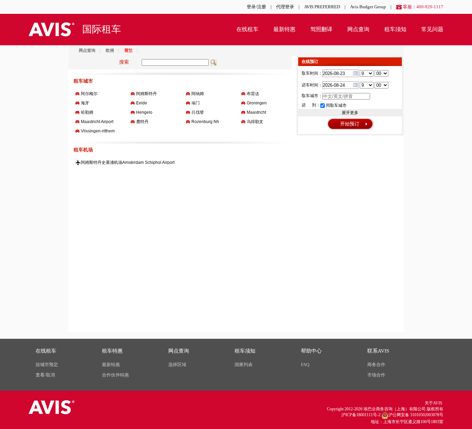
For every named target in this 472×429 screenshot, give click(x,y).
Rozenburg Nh (205, 121)
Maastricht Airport (97, 121)
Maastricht (256, 112)
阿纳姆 (197, 93)
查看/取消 (45, 374)
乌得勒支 (255, 121)
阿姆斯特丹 (146, 93)
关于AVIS (433, 403)
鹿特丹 (142, 121)
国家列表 (244, 364)
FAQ (305, 364)
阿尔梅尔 (89, 93)
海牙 (85, 103)
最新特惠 (284, 29)
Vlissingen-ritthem (98, 131)
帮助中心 (311, 351)
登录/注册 (256, 6)
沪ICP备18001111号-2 (360, 414)
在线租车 (247, 29)
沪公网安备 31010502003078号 (415, 414)
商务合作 (376, 364)
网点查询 (358, 29)
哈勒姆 (87, 112)
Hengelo (144, 112)
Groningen (257, 103)
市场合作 (376, 374)
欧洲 (110, 50)
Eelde (141, 103)
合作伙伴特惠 (115, 374)
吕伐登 (197, 112)
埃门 (195, 103)
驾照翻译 (321, 29)
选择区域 (177, 364)
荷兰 (128, 50)
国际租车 (101, 29)
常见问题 (432, 29)
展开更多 (350, 112)
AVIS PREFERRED (322, 6)
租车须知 (395, 29)
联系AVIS (378, 351)
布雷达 (253, 93)
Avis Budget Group (368, 6)
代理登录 (285, 6)
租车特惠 (112, 351)
